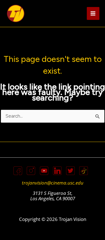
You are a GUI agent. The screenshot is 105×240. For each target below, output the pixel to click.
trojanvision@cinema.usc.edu (52, 183)
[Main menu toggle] (93, 13)
